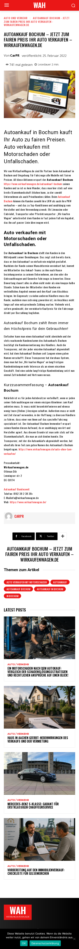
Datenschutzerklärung (45, 943)
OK (24, 943)
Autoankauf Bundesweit (17, 489)
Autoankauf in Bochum (50, 589)
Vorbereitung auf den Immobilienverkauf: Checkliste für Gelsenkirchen (35, 872)
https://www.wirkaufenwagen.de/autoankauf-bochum (33, 184)
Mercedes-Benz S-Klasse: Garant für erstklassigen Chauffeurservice (33, 806)
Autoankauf (60, 582)
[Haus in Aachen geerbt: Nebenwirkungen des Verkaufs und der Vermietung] (39, 707)
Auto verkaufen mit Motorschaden (27, 582)
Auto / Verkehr (18, 664)
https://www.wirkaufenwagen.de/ (28, 502)
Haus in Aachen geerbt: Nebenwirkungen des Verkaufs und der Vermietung (37, 739)
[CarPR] (9, 516)
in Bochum (12, 596)
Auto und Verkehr (15, 18)
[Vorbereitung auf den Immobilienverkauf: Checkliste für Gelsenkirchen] (39, 839)
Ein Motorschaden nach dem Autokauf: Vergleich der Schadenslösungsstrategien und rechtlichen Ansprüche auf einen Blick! (37, 671)
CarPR (14, 55)
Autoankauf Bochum (18, 589)
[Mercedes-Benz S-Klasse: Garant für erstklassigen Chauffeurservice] (39, 773)
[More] (63, 536)
